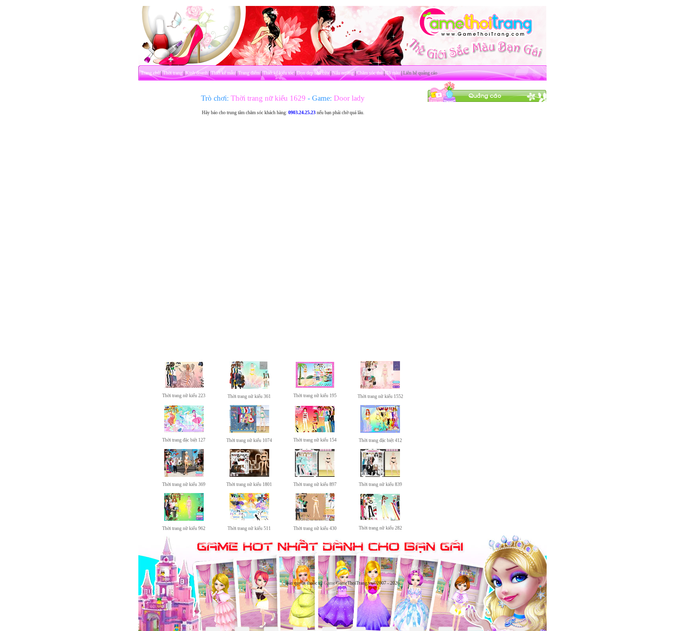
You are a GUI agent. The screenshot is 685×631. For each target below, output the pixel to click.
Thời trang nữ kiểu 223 (183, 395)
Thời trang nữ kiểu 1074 (249, 440)
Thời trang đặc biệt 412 (380, 440)
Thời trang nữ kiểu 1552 (380, 396)
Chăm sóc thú (370, 73)
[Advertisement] (487, 221)
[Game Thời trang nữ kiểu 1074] (249, 431)
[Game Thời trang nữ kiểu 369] (184, 475)
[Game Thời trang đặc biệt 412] (380, 431)
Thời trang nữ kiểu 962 (183, 528)
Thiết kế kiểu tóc (278, 73)
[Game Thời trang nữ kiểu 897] (315, 475)
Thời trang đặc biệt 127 (183, 440)
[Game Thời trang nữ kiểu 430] (315, 519)
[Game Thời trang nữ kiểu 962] (184, 519)
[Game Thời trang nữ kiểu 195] (315, 386)
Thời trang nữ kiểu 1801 (249, 484)
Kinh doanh (197, 73)
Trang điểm (249, 73)
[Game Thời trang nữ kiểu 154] (315, 431)
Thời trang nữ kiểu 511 (249, 528)
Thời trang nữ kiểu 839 (380, 484)
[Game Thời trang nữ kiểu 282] (380, 519)
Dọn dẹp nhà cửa (313, 73)
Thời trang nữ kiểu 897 (315, 484)
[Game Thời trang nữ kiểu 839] (380, 475)
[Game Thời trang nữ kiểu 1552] (380, 387)
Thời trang (172, 73)
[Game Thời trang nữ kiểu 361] (249, 387)
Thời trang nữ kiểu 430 (315, 528)
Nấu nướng (343, 73)
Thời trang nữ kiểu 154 (315, 440)
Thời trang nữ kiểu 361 (249, 396)
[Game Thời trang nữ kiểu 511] (249, 519)
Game (329, 583)
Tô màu (393, 73)
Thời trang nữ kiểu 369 (183, 484)
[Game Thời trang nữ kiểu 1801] (249, 475)
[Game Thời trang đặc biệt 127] (184, 431)
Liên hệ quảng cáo (420, 73)
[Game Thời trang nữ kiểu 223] (184, 386)
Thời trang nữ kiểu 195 (315, 395)
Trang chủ (150, 73)
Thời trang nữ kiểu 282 (380, 528)
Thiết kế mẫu (223, 73)
